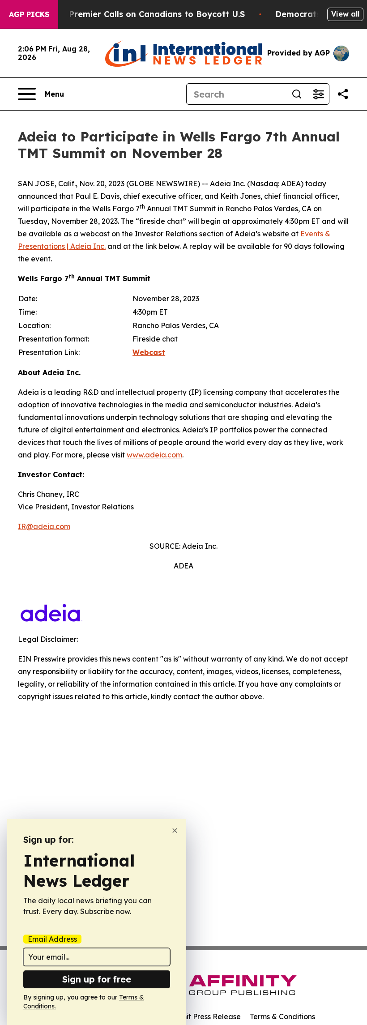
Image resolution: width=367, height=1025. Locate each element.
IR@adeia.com (44, 526)
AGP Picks (29, 14)
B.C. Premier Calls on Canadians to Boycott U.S (148, 14)
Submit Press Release (204, 1016)
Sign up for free (96, 979)
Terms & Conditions (282, 1016)
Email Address (52, 939)
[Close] (175, 830)
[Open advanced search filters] (318, 94)
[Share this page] (343, 94)
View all (345, 13)
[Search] (296, 94)
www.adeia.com (154, 454)
